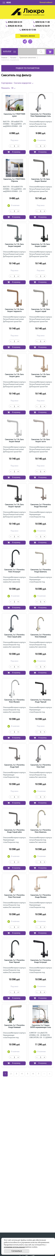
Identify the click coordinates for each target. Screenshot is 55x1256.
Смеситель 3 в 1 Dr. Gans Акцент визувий (14, 245)
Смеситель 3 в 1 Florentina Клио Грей (40, 766)
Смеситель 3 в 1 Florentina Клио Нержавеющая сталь (40, 115)
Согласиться (17, 1251)
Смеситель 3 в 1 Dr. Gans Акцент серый (40, 310)
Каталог (13, 58)
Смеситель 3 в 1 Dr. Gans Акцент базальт (40, 180)
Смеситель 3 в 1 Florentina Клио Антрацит (14, 571)
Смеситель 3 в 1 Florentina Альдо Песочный (40, 506)
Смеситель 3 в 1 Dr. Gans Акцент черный (14, 506)
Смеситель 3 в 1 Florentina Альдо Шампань (40, 571)
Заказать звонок (27, 36)
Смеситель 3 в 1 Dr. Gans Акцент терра (40, 376)
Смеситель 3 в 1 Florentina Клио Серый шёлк (14, 636)
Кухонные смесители (27, 58)
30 (7, 88)
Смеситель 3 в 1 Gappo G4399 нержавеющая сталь (40, 1026)
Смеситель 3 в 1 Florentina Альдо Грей (14, 766)
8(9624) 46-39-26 (15, 26)
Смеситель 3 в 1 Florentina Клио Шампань (40, 831)
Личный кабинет (46, 2)
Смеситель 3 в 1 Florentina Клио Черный (14, 961)
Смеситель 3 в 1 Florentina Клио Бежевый (40, 636)
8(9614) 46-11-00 (42, 22)
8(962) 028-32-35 (15, 22)
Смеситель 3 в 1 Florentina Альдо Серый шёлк (14, 831)
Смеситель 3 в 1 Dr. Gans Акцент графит (40, 245)
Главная (4, 58)
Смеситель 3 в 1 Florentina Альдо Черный (40, 701)
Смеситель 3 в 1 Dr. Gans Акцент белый (14, 441)
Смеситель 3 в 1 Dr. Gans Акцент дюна (14, 376)
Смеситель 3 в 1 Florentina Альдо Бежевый (14, 1026)
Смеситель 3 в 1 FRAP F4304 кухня (14, 115)
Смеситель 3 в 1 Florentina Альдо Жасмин (40, 896)
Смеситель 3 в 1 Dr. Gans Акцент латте (40, 441)
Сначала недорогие (16, 83)
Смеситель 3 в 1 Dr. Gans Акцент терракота (14, 310)
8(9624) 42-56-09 (42, 26)
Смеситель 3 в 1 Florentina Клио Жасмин (14, 701)
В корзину (16, 152)
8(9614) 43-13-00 (29, 30)
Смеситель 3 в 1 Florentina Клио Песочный (14, 896)
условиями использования (14, 1247)
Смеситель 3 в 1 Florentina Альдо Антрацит (40, 961)
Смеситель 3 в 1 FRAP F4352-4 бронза (14, 180)
